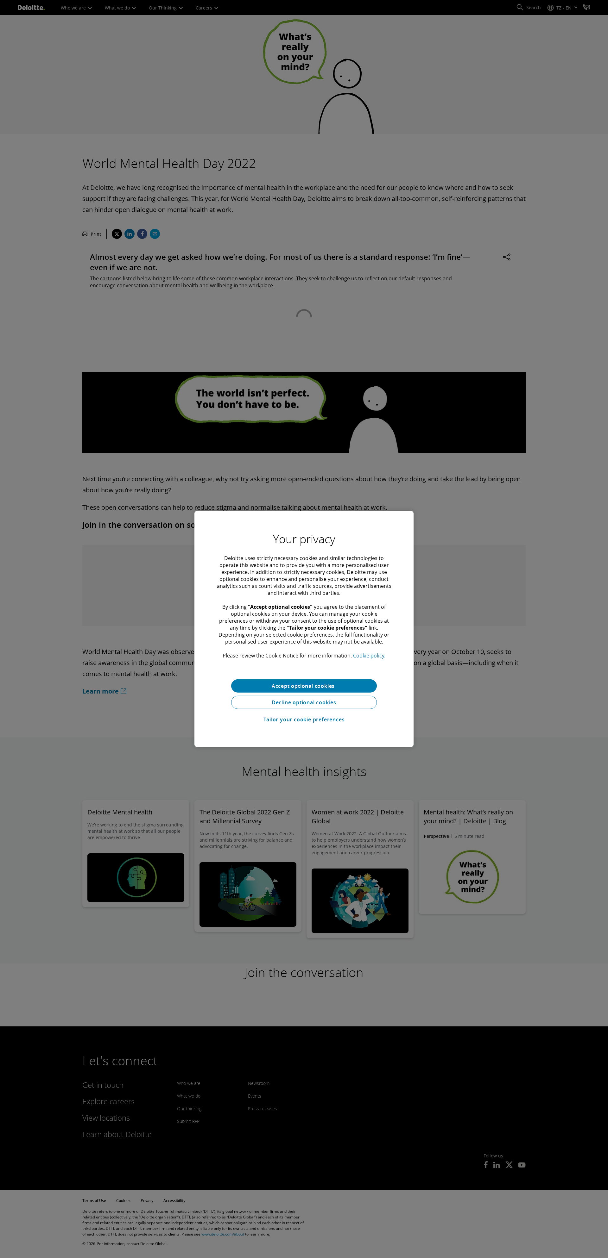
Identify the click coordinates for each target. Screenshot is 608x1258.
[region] (304, 629)
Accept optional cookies (304, 685)
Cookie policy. (369, 655)
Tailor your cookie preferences (304, 719)
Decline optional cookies (304, 702)
